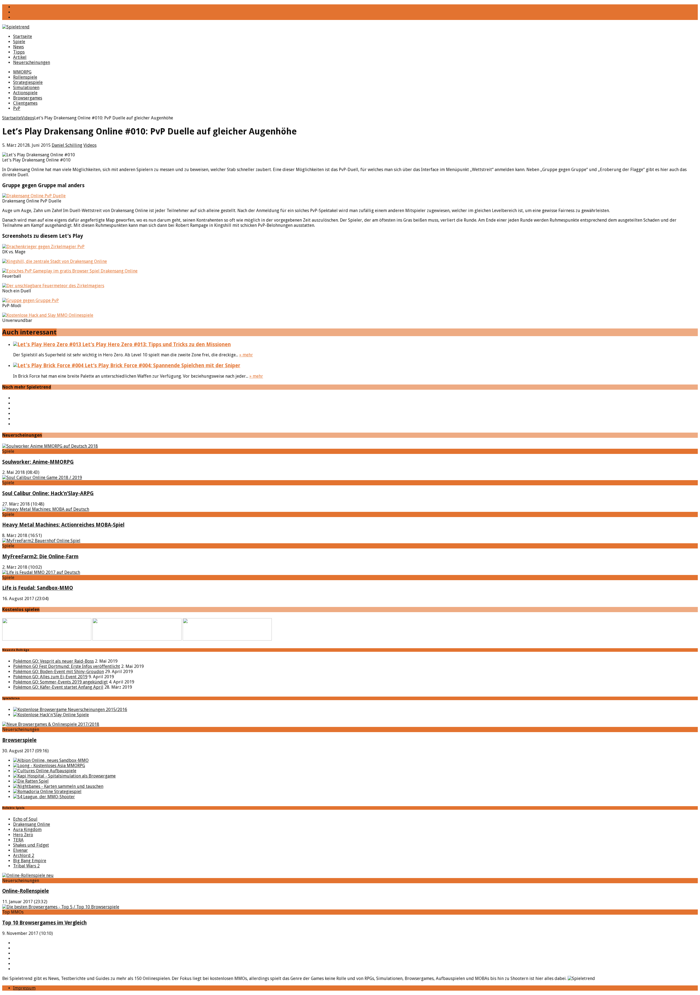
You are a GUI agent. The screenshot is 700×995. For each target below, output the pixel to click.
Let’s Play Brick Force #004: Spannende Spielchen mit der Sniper (161, 365)
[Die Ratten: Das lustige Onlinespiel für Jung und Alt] (31, 781)
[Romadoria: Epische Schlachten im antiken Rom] (47, 791)
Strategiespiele (28, 82)
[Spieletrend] (350, 27)
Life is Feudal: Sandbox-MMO (37, 588)
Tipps (19, 52)
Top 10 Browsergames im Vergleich (44, 923)
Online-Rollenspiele (25, 891)
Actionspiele (25, 92)
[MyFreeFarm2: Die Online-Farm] (41, 540)
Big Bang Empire (29, 860)
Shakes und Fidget (31, 845)
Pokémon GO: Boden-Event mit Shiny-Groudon (58, 671)
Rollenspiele (25, 77)
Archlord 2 (23, 855)
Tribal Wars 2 (26, 865)
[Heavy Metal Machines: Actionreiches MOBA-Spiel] (45, 509)
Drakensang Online (31, 824)
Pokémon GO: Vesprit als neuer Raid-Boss (53, 661)
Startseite (22, 36)
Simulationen (26, 87)
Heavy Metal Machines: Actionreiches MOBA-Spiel (63, 525)
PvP (16, 108)
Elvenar (20, 850)
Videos (90, 145)
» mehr (246, 354)
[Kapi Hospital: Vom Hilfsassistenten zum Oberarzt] (64, 776)
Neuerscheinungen (31, 62)
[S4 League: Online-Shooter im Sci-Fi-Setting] (44, 796)
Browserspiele (19, 740)
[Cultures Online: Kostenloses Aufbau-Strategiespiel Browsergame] (44, 770)
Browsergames (27, 98)
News (18, 46)
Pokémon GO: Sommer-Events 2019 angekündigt (60, 682)
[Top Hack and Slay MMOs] (51, 714)
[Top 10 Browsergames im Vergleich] (60, 906)
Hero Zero (23, 834)
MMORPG (22, 72)
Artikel (20, 57)
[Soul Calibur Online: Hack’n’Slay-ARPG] (42, 477)
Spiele (19, 41)
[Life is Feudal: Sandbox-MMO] (41, 572)
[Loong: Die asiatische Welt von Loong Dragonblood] (49, 765)
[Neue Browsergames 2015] (70, 709)
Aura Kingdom (27, 829)
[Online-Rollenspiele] (28, 875)
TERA (18, 840)
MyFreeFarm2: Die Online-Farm (40, 556)
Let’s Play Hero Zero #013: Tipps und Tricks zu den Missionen (156, 344)
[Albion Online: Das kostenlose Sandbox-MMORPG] (51, 760)
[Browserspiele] (50, 724)
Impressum (24, 988)
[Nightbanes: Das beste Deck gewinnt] (58, 786)
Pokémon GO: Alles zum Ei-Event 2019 (50, 676)
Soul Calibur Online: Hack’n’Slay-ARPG (48, 493)
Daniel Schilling (67, 145)
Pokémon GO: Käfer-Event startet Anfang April (58, 687)
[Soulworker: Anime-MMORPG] (50, 446)
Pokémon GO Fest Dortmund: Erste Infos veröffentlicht (66, 666)
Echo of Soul (25, 819)
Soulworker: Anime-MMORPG (38, 462)
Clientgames (25, 103)
